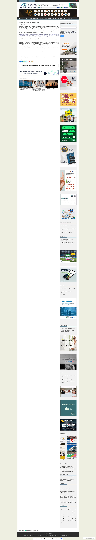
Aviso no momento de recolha (39, 538)
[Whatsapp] (23, 61)
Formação (60, 18)
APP (31, 18)
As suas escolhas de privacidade (53, 538)
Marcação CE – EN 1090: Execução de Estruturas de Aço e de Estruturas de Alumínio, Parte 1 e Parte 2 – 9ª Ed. (68, 495)
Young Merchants (64, 325)
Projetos (41, 18)
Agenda (64, 18)
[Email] (31, 61)
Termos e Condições (35, 530)
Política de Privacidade (21, 530)
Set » (71, 524)
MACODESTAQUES (63, 467)
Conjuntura (62, 373)
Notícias (62, 285)
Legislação (62, 236)
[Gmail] (29, 61)
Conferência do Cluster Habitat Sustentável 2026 (68, 468)
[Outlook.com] (27, 61)
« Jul (62, 524)
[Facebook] (20, 61)
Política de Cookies (28, 530)
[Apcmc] (19, 18)
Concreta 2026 (62, 480)
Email (61, 25)
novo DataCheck (48, 18)
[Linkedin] (22, 61)
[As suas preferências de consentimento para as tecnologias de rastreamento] (89, 538)
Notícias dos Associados (66, 222)
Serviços (54, 18)
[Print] (33, 61)
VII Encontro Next (63, 471)
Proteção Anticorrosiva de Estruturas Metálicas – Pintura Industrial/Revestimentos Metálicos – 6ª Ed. (68, 498)
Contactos (70, 18)
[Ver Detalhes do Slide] (57, 5)
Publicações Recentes (65, 433)
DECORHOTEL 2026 (63, 479)
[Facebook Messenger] (25, 61)
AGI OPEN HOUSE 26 (63, 466)
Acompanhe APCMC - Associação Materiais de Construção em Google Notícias (38, 65)
